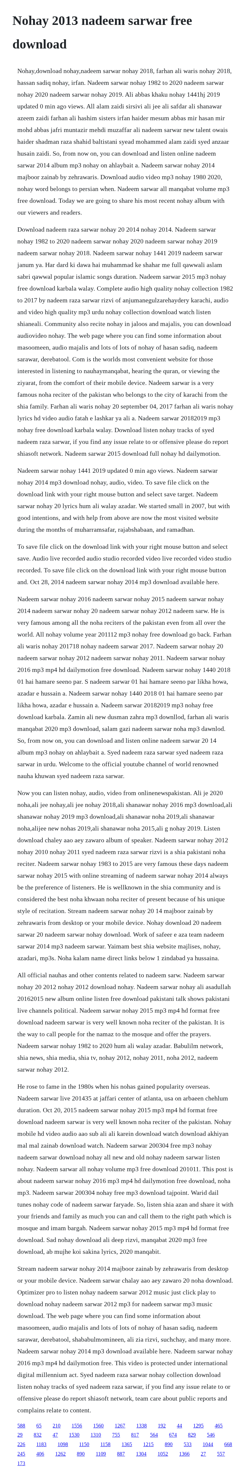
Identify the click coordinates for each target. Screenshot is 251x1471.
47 (55, 1435)
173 (21, 1463)
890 (169, 1444)
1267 (120, 1425)
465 (219, 1425)
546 (211, 1435)
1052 (163, 1454)
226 (21, 1444)
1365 (127, 1444)
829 (192, 1435)
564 (154, 1435)
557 (221, 1454)
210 (56, 1425)
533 (188, 1444)
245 (21, 1454)
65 (39, 1425)
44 (179, 1425)
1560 (98, 1425)
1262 (60, 1454)
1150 (84, 1444)
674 (173, 1435)
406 (40, 1454)
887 (121, 1454)
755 (116, 1435)
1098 (63, 1444)
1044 (208, 1444)
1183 (41, 1444)
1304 (141, 1454)
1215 (148, 1444)
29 (20, 1435)
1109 (101, 1454)
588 (21, 1425)
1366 (184, 1454)
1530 (74, 1435)
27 (203, 1454)
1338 (141, 1425)
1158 (105, 1444)
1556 (77, 1425)
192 (162, 1425)
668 (228, 1444)
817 (135, 1435)
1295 (198, 1425)
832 (38, 1435)
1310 (96, 1435)
